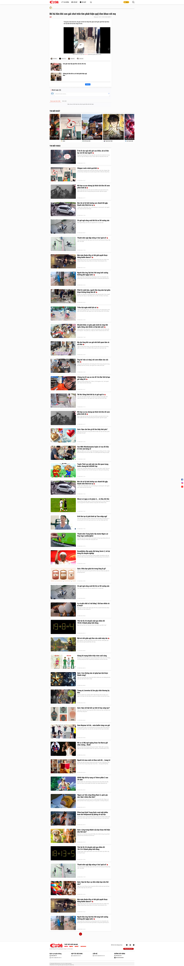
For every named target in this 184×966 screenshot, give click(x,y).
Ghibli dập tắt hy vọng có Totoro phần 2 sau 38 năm (92, 779)
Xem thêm (81, 934)
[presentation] (49, 126)
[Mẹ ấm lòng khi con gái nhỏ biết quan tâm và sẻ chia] (63, 348)
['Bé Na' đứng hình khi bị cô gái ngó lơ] (63, 401)
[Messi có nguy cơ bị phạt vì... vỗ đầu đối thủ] (63, 505)
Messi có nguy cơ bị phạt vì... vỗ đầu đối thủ (93, 499)
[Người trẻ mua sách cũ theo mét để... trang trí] (63, 766)
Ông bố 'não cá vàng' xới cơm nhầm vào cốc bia (92, 361)
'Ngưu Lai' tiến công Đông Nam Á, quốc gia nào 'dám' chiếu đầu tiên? (92, 796)
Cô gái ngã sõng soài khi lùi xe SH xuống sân (93, 220)
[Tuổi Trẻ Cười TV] (130, 945)
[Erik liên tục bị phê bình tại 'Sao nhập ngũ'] (63, 522)
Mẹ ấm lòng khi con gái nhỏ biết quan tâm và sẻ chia (93, 343)
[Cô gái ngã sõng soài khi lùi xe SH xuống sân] (63, 226)
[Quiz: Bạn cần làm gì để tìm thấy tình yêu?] (63, 435)
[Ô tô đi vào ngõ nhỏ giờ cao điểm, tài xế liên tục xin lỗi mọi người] (63, 157)
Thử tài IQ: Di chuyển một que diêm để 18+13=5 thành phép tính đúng (91, 848)
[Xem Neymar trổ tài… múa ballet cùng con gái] (63, 731)
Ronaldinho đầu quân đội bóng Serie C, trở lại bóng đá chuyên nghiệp (93, 552)
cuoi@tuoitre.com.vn (77, 955)
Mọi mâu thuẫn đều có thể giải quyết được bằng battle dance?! (92, 256)
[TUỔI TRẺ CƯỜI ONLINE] (56, 946)
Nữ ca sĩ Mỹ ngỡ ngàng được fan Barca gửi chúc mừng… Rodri (92, 744)
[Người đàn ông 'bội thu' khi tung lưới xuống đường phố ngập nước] (63, 279)
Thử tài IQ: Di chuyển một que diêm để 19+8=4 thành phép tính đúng (91, 622)
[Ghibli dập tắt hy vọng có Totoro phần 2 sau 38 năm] (63, 784)
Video (63, 141)
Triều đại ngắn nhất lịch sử (87, 308)
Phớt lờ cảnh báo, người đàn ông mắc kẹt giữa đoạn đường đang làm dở (93, 291)
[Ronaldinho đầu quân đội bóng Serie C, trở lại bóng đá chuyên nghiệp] (63, 557)
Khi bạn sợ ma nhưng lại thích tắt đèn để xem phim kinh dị (93, 187)
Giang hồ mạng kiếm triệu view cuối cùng (92, 656)
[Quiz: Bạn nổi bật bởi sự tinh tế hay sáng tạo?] (63, 714)
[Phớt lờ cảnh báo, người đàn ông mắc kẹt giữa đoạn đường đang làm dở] (63, 296)
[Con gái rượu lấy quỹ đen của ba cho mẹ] (56, 67)
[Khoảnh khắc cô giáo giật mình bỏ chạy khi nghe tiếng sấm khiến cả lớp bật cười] (63, 331)
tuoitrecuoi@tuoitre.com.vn (99, 955)
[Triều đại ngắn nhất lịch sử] (63, 314)
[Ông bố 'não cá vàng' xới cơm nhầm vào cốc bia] (63, 366)
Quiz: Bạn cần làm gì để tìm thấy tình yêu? (92, 429)
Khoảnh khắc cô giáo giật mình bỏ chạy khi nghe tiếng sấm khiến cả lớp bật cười (92, 326)
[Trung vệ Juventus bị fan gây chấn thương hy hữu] (63, 697)
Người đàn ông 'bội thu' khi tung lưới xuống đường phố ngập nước (92, 274)
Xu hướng (66, 2)
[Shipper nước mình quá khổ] (70, 127)
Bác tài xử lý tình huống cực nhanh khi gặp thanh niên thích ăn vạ (92, 204)
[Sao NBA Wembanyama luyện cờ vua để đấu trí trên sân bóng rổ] (63, 453)
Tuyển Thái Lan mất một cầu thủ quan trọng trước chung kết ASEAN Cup (92, 465)
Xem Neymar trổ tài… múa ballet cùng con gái (93, 725)
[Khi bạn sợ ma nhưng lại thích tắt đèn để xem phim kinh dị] (63, 192)
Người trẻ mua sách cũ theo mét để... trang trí (93, 760)
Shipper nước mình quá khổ (67, 138)
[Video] (92, 8)
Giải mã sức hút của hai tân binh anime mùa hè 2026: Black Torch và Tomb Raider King (113, 137)
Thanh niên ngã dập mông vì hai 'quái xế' (92, 238)
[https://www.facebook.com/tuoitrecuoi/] (127, 945)
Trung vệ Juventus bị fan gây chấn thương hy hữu (93, 692)
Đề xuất (84, 2)
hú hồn (55, 58)
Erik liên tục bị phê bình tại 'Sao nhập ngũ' (92, 516)
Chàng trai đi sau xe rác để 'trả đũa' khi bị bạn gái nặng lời (93, 378)
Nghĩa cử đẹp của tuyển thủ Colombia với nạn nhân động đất (91, 137)
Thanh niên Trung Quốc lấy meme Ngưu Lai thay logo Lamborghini (92, 535)
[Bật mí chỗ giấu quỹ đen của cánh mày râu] (63, 644)
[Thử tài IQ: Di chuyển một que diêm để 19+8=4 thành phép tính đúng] (63, 627)
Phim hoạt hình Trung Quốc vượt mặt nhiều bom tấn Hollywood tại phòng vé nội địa (92, 813)
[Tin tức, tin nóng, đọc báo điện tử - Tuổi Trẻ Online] (66, 946)
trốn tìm (86, 54)
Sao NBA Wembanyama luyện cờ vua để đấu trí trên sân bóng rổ (93, 448)
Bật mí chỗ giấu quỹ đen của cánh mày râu (92, 638)
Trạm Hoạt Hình (108, 141)
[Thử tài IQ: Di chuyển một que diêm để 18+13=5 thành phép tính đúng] (63, 853)
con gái (81, 58)
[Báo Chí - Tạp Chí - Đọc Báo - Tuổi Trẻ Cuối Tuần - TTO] (71, 946)
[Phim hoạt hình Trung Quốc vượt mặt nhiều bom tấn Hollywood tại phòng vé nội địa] (63, 818)
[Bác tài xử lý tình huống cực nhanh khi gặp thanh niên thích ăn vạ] (63, 209)
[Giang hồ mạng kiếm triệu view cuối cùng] (63, 662)
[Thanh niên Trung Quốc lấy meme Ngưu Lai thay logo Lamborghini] (63, 540)
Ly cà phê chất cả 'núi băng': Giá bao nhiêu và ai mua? (93, 604)
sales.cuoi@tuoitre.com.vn (56, 957)
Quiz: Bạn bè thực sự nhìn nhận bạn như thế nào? (93, 883)
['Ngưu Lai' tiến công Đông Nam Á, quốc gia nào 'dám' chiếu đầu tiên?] (63, 801)
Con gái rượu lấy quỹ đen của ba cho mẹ (74, 64)
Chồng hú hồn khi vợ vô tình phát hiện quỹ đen (75, 74)
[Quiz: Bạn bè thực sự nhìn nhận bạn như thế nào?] (63, 888)
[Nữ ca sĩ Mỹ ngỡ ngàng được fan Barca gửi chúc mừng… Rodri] (63, 749)
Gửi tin (127, 2)
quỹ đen (72, 58)
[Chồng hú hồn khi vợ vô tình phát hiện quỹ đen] (56, 77)
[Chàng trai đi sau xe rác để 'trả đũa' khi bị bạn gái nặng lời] (63, 383)
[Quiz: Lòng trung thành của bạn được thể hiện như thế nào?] (63, 836)
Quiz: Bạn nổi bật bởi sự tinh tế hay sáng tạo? (93, 708)
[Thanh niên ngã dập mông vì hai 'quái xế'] (63, 244)
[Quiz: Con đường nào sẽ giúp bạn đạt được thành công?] (63, 679)
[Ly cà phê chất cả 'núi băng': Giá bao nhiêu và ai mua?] (63, 609)
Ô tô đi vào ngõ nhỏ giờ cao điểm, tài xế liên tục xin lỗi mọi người (93, 152)
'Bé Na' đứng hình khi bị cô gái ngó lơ (90, 395)
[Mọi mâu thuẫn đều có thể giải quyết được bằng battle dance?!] (63, 261)
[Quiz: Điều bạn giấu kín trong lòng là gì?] (63, 575)
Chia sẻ (87, 84)
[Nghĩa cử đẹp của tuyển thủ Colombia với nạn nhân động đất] (92, 127)
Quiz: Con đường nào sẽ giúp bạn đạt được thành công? (92, 674)
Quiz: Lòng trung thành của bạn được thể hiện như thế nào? (93, 831)
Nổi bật (75, 2)
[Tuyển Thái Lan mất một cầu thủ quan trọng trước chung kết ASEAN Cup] (63, 470)
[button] (90, 2)
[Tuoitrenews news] (83, 946)
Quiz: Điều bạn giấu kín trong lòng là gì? (91, 569)
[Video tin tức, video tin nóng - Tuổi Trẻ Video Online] (77, 946)
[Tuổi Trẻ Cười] (133, 945)
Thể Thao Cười (87, 141)
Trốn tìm (64, 58)
